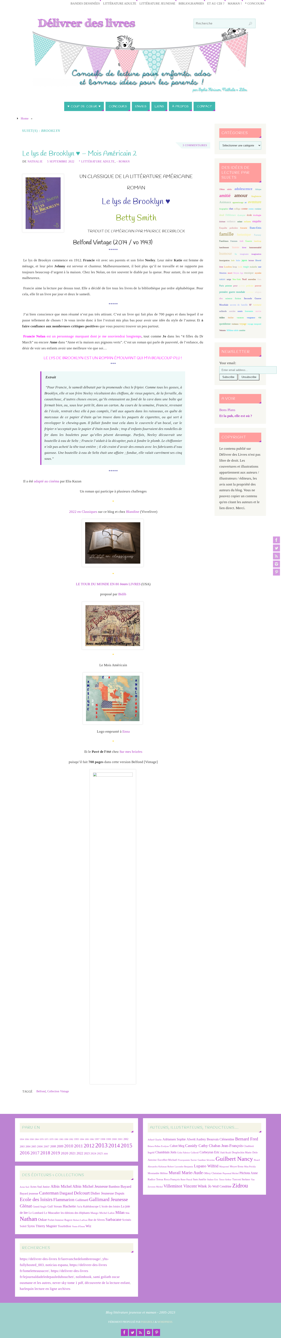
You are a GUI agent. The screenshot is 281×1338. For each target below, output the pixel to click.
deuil (221, 215)
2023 (87, 1153)
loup (235, 266)
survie (258, 311)
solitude (223, 311)
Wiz (88, 1226)
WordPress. (165, 1322)
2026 (106, 1154)
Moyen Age (238, 273)
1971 (46, 1139)
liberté (258, 260)
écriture (222, 221)
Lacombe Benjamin (184, 1166)
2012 (89, 1145)
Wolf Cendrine (221, 1186)
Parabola (147, 1322)
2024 (93, 1153)
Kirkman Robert (166, 1166)
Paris (221, 285)
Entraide (243, 228)
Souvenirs (249, 311)
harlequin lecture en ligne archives (45, 1289)
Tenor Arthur (225, 1179)
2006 (40, 1146)
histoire (235, 247)
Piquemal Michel (231, 1173)
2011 (78, 1145)
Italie (238, 260)
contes (251, 209)
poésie (242, 285)
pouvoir (258, 286)
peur (235, 285)
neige (229, 279)
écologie (257, 215)
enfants (247, 221)
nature (222, 279)
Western (222, 330)
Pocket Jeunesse (56, 1220)
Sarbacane (113, 1219)
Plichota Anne (248, 1173)
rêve (221, 298)
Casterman (49, 1193)
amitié (225, 195)
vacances (240, 317)
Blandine (132, 512)
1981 (56, 1139)
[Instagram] (276, 564)
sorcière (232, 311)
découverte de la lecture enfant (107, 1283)
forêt (241, 241)
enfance (231, 221)
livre (221, 267)
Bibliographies (191, 3)
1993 (76, 1139)
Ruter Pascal (186, 1179)
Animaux (225, 202)
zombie (242, 330)
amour (240, 195)
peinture (228, 286)
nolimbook (84, 1277)
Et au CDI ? (215, 3)
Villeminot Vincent (180, 1186)
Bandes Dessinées (85, 3)
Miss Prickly (250, 1166)
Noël (244, 279)
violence (235, 324)
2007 (46, 1146)
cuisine (258, 209)
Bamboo (114, 1186)
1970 (41, 1139)
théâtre (222, 317)
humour (225, 253)
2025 (100, 1153)
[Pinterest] (276, 572)
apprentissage (237, 202)
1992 (71, 1139)
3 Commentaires (195, 145)
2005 (33, 1146)
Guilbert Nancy (234, 1158)
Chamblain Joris (165, 1152)
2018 (45, 1152)
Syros (31, 1226)
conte (245, 208)
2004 (28, 1146)
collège (237, 209)
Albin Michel (61, 1186)
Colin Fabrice (183, 1152)
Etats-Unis (255, 227)
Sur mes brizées (131, 752)
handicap (257, 241)
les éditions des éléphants (75, 1212)
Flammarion (63, 1199)
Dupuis (119, 1193)
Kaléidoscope (91, 1206)
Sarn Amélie (199, 1179)
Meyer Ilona (236, 1166)
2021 (72, 1153)
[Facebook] (276, 539)
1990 (66, 1139)
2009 (60, 1146)
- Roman (123, 161)
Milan (120, 1212)
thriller (230, 317)
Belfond (41, 1091)
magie (246, 266)
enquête (256, 221)
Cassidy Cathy (196, 1145)
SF (250, 305)
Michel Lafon (107, 1212)
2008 (53, 1146)
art (246, 202)
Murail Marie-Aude (186, 1172)
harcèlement (224, 247)
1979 (51, 1139)
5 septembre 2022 (60, 161)
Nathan (28, 1218)
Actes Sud (24, 1187)
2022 (80, 1153)
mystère (258, 273)
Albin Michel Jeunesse (90, 1186)
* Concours (254, 3)
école (249, 215)
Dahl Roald (225, 1152)
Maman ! (235, 3)
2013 (101, 1145)
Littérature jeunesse (157, 3)
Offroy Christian (213, 1173)
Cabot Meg (177, 1146)
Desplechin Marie (242, 1152)
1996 (92, 1139)
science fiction (233, 298)
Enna (126, 731)
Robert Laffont (80, 1220)
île (236, 254)
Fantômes (223, 241)
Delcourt (82, 1193)
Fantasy (257, 235)
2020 (64, 1153)
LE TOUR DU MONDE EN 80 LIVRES (108, 584)
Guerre (248, 241)
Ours (259, 279)
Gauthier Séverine (206, 1160)
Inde (233, 260)
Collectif (195, 1152)
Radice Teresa (155, 1179)
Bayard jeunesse (29, 1193)
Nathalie (35, 161)
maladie (253, 266)
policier (249, 285)
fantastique (244, 234)
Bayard (126, 1186)
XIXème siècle (232, 330)
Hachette (69, 1206)
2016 (25, 1152)
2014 (114, 1145)
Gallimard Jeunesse (108, 1199)
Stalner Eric (212, 1179)
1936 (27, 1139)
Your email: (227, 363)
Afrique (258, 189)
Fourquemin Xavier (187, 1160)
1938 (32, 1139)
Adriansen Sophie (174, 1139)
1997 (97, 1139)
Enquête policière (228, 228)
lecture (251, 260)
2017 (34, 1153)
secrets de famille (239, 305)
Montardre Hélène (158, 1173)
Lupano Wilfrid (206, 1166)
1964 (37, 1139)
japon (244, 260)
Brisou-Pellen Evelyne (158, 1146)
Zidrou (240, 1185)
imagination (256, 254)
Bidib (122, 594)
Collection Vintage (58, 1091)
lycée (240, 267)
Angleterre (256, 196)
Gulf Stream (55, 1206)
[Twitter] (276, 547)
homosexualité (255, 247)
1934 (22, 1139)
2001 (120, 1139)
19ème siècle (225, 189)
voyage (242, 323)
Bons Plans (227, 410)
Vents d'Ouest (78, 1226)
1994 (82, 1139)
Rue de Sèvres (96, 1219)
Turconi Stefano (241, 1179)
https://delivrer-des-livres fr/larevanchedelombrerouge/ (60, 1259)
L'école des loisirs (109, 1206)
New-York (236, 279)
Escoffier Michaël (167, 1159)
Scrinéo (126, 1219)
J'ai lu (79, 1206)
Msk (127, 1213)
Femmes (233, 241)
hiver (244, 247)
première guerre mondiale (232, 292)
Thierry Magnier (46, 1226)
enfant (239, 221)
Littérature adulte (119, 3)
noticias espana (56, 1265)
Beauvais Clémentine (220, 1139)
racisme (249, 292)
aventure (254, 202)
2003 (22, 1146)
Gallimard (81, 1200)
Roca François (172, 1179)
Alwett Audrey (196, 1139)
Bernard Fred (246, 1138)
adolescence (243, 189)
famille (226, 234)
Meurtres (222, 273)
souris (240, 311)
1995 (87, 1139)
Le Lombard (36, 1212)
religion (258, 292)
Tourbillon (64, 1226)
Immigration (224, 260)
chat (231, 208)
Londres (228, 267)
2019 (55, 1152)
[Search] (250, 24)
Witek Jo (204, 1186)
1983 (61, 1139)
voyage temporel (254, 324)
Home (25, 118)
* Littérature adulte (97, 161)
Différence (230, 215)
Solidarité (257, 305)
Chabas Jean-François (226, 1145)
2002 (125, 1139)
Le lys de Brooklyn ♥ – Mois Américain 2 (79, 154)
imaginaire (244, 254)
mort (230, 273)
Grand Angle (40, 1206)
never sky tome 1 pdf (67, 1283)
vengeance (251, 317)
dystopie (241, 215)
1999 (108, 1139)
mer (259, 267)
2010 (68, 1145)
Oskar (42, 1220)
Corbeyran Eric (209, 1152)
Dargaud (66, 1193)
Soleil (23, 1226)
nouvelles (252, 279)
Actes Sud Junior (40, 1186)
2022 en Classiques (83, 512)
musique (249, 272)
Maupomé (224, 1166)
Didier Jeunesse (102, 1193)
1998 (102, 1139)
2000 (114, 1139)
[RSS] (276, 556)
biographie (223, 209)
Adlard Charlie (155, 1140)
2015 (126, 1145)
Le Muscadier (52, 1212)
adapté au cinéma (46, 481)
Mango (95, 1212)
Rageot (68, 1219)
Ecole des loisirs (36, 1199)
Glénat (26, 1206)
